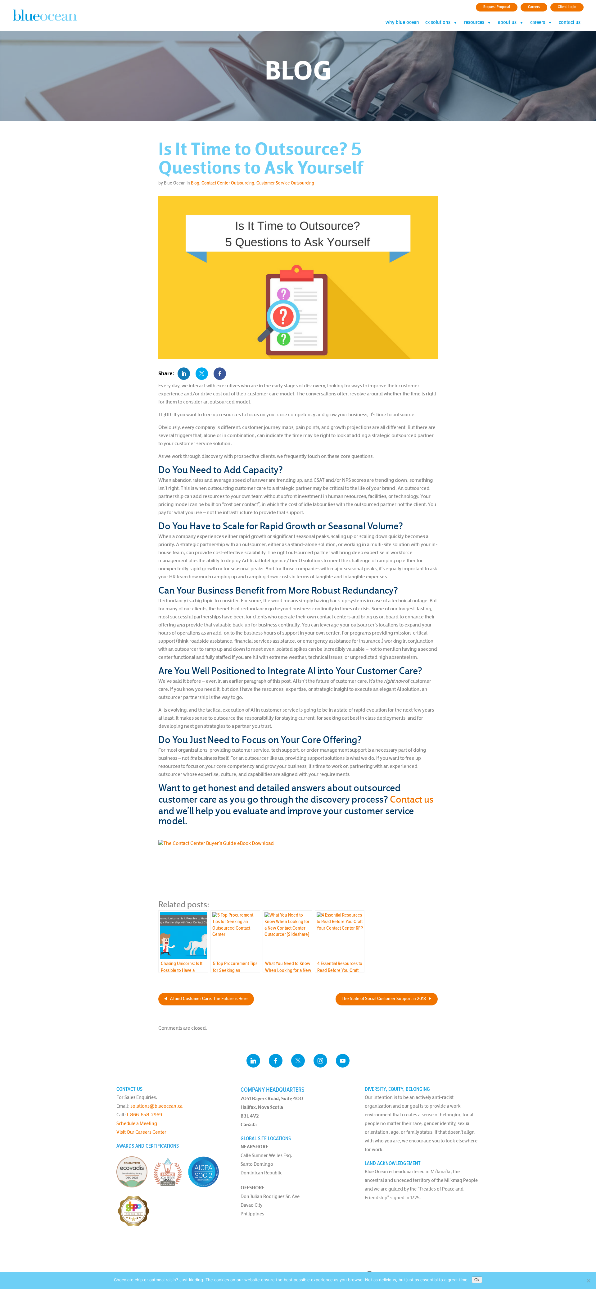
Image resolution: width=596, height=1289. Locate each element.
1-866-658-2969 (144, 1115)
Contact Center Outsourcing (227, 183)
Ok (477, 1280)
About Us (507, 22)
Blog (195, 183)
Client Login (567, 7)
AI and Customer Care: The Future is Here (209, 998)
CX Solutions (437, 22)
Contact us (412, 799)
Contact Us (569, 22)
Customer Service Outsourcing (285, 183)
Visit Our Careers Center (141, 1132)
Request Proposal (496, 7)
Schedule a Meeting (136, 1123)
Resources (474, 22)
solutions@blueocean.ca (156, 1106)
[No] (588, 1281)
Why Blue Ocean (402, 22)
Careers (534, 7)
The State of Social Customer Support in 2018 (384, 998)
